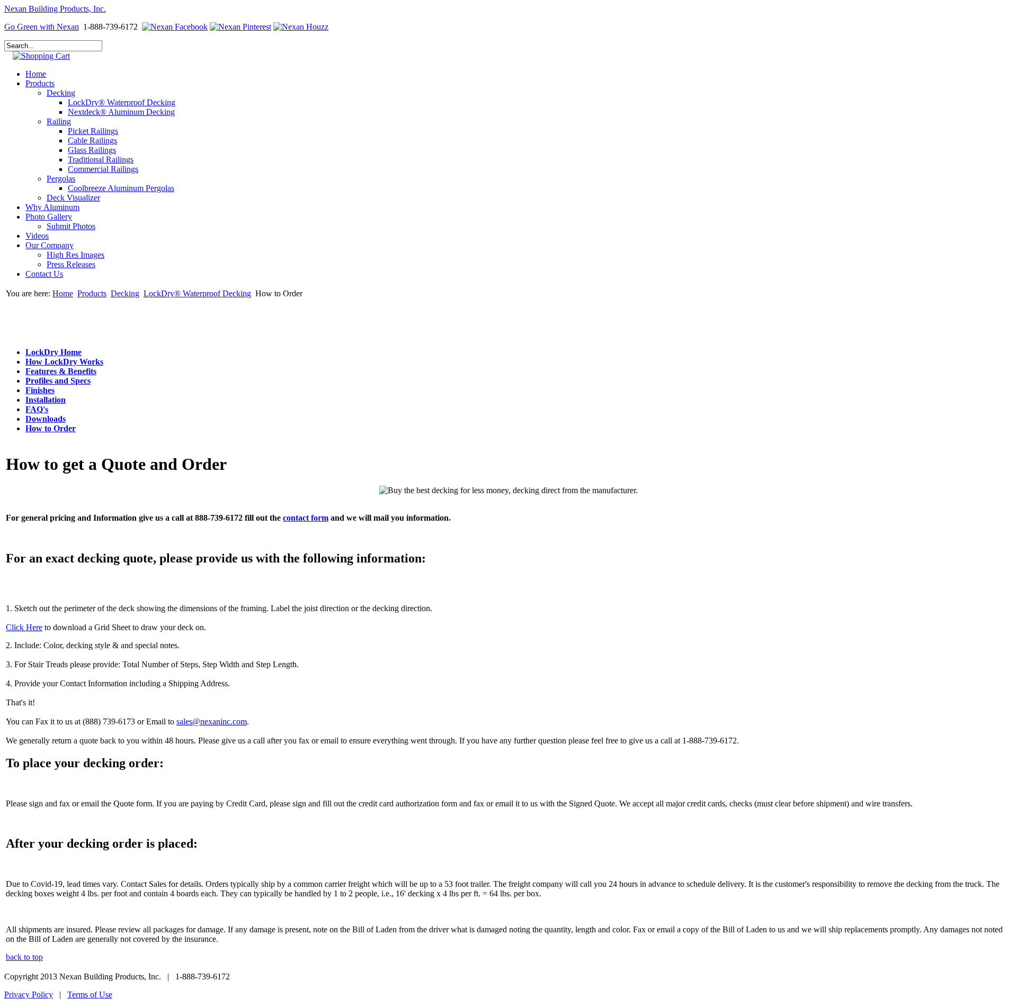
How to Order (50, 428)
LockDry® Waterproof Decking (121, 102)
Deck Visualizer (73, 197)
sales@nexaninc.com (211, 721)
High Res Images (75, 254)
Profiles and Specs (58, 380)
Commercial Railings (103, 169)
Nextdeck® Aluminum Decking (121, 111)
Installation (45, 399)
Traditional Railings (100, 159)
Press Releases (71, 264)
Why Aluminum (52, 207)
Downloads (45, 418)
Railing (59, 121)
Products (40, 83)
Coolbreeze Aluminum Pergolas (121, 188)
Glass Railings (92, 150)
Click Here (24, 627)
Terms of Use (89, 994)
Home (35, 73)
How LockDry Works (64, 361)
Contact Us (44, 273)
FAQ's (36, 409)
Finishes (40, 390)
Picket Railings (93, 130)
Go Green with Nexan (41, 26)
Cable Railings (92, 140)
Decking (61, 92)
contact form (305, 517)
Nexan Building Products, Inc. (55, 8)
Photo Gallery (48, 216)
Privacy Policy (28, 994)
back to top (24, 956)
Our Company (49, 245)
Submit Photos (71, 226)
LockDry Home (53, 352)
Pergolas (61, 178)
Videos (37, 235)
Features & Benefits (60, 371)
